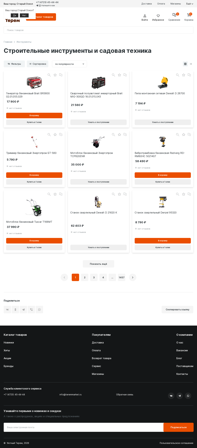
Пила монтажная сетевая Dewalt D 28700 (160, 93)
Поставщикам (184, 366)
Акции (7, 358)
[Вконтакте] (171, 396)
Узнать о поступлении (98, 122)
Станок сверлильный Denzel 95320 (156, 212)
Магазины (176, 3)
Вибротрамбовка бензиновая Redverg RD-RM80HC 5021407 (160, 154)
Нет (24, 15)
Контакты (182, 373)
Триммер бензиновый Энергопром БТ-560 (31, 152)
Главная (8, 42)
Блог (179, 358)
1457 (122, 277)
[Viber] (31, 309)
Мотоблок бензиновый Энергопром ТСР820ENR (91, 154)
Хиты (7, 350)
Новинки (9, 342)
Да (14, 15)
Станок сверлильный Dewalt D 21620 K (93, 212)
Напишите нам (48, 5)
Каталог (43, 16)
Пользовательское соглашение (176, 443)
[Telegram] (23, 309)
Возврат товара (101, 358)
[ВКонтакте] (7, 309)
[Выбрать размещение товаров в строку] (190, 63)
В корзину (34, 115)
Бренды (8, 366)
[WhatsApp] (39, 309)
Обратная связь (124, 394)
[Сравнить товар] (60, 75)
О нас (179, 342)
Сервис (96, 366)
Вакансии (182, 350)
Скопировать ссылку (177, 309)
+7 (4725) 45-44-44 (47, 2)
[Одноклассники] (15, 309)
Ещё (188, 3)
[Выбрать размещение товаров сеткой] (185, 63)
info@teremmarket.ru (71, 394)
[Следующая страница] (132, 277)
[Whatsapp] (188, 396)
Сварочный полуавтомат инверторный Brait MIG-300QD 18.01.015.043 (96, 95)
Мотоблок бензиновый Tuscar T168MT (29, 221)
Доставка (146, 3)
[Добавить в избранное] (55, 75)
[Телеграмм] (179, 396)
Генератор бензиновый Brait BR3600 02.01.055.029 (28, 95)
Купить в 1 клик (34, 122)
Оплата (161, 3)
